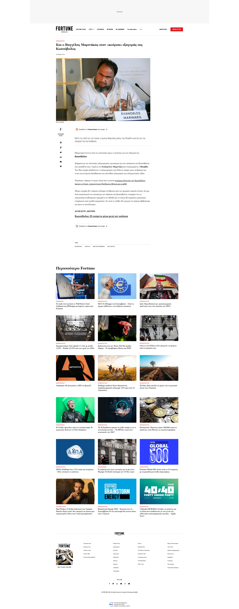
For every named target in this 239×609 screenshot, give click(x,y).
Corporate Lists (87, 543)
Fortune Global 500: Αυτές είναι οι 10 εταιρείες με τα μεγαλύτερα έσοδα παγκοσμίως (159, 470)
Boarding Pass (141, 547)
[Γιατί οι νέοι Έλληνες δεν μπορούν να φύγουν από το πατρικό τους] (159, 328)
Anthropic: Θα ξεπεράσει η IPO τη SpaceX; (73, 385)
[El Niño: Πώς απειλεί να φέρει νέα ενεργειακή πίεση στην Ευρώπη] (159, 368)
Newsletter (170, 557)
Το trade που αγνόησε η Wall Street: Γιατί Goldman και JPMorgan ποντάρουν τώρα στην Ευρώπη (74, 306)
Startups (115, 560)
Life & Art (115, 550)
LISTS (90, 29)
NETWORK (110, 29)
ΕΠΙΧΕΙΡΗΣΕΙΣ (60, 41)
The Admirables (132, 29)
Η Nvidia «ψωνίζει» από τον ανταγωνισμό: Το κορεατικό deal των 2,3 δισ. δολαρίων (74, 428)
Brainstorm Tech (142, 554)
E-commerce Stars (142, 557)
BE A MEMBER (120, 29)
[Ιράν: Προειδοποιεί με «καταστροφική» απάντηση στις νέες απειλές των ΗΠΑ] (159, 286)
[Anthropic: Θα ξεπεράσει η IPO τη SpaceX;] (75, 368)
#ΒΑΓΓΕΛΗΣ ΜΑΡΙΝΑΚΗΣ (99, 246)
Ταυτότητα (170, 547)
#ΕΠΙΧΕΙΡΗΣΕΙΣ (78, 246)
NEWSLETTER (177, 29)
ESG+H (139, 543)
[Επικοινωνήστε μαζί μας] (129, 584)
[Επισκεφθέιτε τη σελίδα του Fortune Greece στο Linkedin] (117, 584)
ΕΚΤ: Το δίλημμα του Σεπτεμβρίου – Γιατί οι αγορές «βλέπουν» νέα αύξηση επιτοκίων (116, 305)
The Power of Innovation (144, 550)
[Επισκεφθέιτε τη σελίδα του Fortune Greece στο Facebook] (109, 584)
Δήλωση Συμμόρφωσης (173, 550)
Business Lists (86, 547)
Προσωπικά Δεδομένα (173, 567)
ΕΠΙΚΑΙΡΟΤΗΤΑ (102, 301)
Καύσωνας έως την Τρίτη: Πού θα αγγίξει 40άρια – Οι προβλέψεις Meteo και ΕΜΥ (114, 347)
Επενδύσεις (116, 557)
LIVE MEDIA (100, 29)
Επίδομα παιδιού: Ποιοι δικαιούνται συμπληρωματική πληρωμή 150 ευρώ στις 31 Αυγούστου (116, 388)
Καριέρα (115, 564)
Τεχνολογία (116, 554)
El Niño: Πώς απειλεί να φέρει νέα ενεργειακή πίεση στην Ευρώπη (158, 386)
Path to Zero (141, 564)
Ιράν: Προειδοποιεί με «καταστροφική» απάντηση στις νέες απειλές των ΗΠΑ (156, 305)
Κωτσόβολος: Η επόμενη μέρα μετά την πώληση (101, 216)
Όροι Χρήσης (170, 564)
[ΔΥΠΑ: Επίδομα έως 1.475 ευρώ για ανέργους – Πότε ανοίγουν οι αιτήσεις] (75, 452)
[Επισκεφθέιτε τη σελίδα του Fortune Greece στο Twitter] (113, 584)
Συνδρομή (170, 560)
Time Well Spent (142, 560)
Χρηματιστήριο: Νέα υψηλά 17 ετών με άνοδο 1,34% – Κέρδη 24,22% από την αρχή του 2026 (75, 347)
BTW (136, 592)
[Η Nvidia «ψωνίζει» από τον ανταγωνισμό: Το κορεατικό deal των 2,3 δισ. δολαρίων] (75, 410)
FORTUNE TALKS (81, 29)
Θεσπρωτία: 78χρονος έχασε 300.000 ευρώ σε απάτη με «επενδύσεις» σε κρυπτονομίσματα (158, 428)
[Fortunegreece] (64, 32)
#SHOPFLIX (87, 246)
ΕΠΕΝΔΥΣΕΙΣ (60, 301)
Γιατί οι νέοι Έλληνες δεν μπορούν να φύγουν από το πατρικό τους (158, 347)
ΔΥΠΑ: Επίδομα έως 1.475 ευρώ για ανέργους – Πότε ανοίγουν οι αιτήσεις (74, 470)
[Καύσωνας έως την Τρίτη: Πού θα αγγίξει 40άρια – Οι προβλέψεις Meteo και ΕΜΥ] (117, 328)
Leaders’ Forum (87, 550)
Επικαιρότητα (116, 543)
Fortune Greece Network (89, 557)
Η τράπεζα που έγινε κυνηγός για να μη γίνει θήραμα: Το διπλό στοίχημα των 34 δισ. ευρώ (116, 470)
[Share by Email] (61, 162)
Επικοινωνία (170, 554)
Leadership (115, 567)
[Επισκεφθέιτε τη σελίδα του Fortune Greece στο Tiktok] (125, 584)
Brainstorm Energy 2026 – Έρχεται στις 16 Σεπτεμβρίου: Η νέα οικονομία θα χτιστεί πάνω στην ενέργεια (117, 511)
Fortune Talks (86, 554)
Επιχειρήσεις (116, 547)
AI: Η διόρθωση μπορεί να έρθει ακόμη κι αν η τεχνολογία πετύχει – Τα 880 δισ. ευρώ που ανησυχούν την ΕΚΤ (117, 429)
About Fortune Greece (172, 543)
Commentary (116, 571)
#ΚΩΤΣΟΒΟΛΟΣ (111, 246)
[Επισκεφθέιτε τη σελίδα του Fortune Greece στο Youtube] (121, 584)
